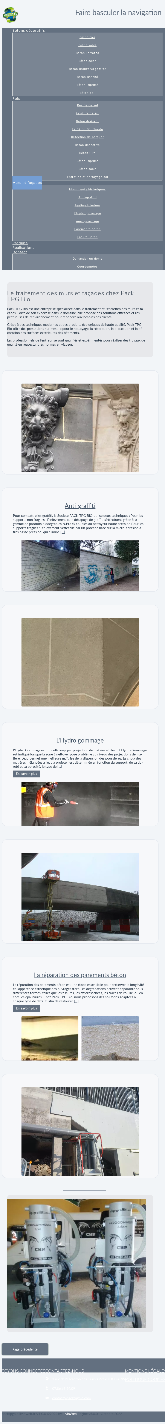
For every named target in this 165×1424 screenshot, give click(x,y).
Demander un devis (87, 258)
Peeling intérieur (87, 205)
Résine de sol (87, 105)
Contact (19, 252)
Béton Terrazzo (87, 53)
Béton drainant (87, 121)
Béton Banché (87, 76)
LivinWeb (70, 1413)
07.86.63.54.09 (63, 1388)
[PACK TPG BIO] (10, 14)
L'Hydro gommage (87, 213)
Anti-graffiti (87, 197)
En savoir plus (26, 773)
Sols (16, 98)
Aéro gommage (87, 221)
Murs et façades (27, 182)
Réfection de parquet (87, 137)
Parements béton (87, 229)
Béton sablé (87, 45)
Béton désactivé (87, 145)
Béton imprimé (87, 84)
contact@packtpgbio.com (71, 1398)
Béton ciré (87, 37)
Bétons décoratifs (28, 30)
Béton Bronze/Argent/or (87, 68)
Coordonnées (87, 266)
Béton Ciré (87, 153)
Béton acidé (87, 61)
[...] (62, 532)
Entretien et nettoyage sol (87, 177)
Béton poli (87, 92)
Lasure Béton (87, 237)
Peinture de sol (87, 113)
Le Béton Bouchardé (87, 129)
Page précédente (25, 1349)
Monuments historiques (87, 189)
